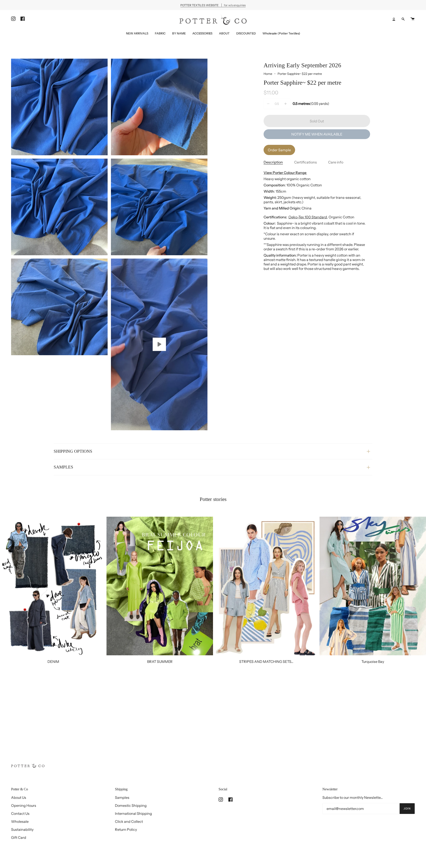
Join (407, 808)
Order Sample (279, 150)
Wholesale (20, 821)
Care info (335, 162)
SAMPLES (63, 467)
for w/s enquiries (213, 5)
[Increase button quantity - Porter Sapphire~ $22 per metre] (285, 103)
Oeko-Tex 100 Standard (307, 217)
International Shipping (133, 813)
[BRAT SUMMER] (159, 586)
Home (268, 74)
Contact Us (20, 813)
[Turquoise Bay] (373, 586)
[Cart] (412, 19)
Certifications (305, 162)
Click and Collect (129, 821)
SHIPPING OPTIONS (73, 451)
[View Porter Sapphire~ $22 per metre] (159, 344)
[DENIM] (53, 586)
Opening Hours (23, 805)
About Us (18, 797)
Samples (122, 797)
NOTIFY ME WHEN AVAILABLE (316, 134)
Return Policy (126, 829)
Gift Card (18, 837)
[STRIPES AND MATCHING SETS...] (266, 586)
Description (273, 162)
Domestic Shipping (131, 805)
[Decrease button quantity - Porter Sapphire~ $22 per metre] (269, 103)
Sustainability (22, 829)
